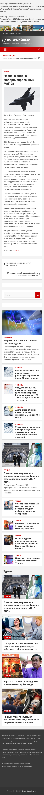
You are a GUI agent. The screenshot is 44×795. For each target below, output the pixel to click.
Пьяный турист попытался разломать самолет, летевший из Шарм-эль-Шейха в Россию (26, 543)
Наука (6, 72)
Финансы (8, 337)
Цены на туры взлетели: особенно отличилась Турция (27, 560)
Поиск (37, 295)
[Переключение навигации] (5, 49)
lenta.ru (16, 250)
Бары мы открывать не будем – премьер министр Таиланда (27, 526)
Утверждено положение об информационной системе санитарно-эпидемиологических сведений (27, 432)
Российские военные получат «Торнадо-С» (18, 264)
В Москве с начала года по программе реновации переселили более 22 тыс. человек (27, 374)
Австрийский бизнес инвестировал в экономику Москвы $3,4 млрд (27, 414)
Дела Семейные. (16, 40)
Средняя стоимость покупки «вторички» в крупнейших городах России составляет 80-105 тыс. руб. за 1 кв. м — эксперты (27, 393)
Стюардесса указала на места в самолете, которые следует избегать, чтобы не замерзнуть (27, 508)
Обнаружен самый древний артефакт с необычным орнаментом (22, 274)
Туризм (7, 470)
